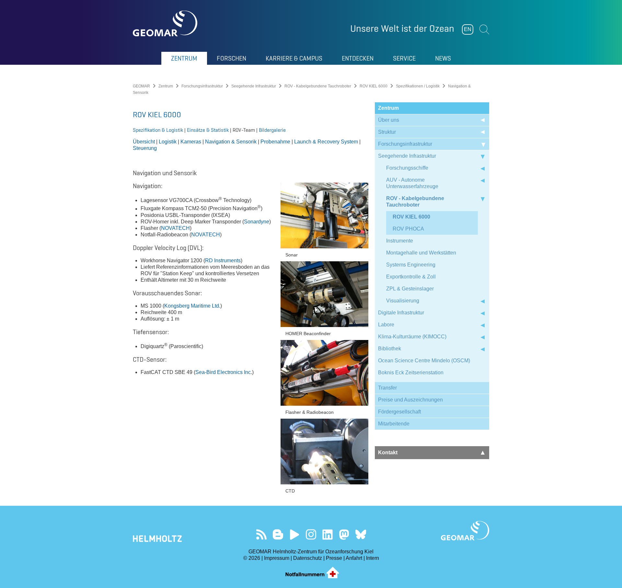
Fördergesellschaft (399, 411)
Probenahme (275, 141)
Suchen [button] (484, 29)
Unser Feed (261, 534)
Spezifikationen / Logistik (418, 86)
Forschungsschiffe (407, 168)
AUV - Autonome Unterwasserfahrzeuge (412, 183)
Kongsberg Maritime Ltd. (192, 306)
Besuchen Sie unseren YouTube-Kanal (294, 534)
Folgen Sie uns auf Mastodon (344, 534)
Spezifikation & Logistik (158, 130)
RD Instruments (223, 260)
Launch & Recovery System (326, 141)
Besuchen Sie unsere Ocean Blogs (278, 534)
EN (467, 29)
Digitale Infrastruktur (401, 312)
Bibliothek (389, 348)
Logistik (168, 141)
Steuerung (145, 148)
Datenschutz (307, 558)
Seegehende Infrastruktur (253, 86)
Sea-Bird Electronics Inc (223, 372)
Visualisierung (402, 300)
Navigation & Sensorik (231, 141)
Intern (372, 558)
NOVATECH (175, 228)
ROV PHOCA (408, 229)
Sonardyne (256, 221)
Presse (334, 558)
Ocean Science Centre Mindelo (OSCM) (424, 360)
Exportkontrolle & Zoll (411, 276)
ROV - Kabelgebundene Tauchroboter (317, 86)
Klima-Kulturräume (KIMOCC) (412, 336)
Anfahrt (354, 558)
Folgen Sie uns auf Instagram (311, 534)
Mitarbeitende (393, 423)
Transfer (387, 387)
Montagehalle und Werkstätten (421, 252)
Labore (386, 324)
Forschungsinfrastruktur (202, 86)
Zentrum (165, 86)
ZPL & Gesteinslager (410, 288)
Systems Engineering (410, 264)
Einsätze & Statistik (208, 130)
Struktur (387, 132)
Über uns (388, 120)
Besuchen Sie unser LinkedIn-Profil (327, 534)
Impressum (276, 558)
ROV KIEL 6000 (373, 86)
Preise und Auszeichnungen (410, 399)
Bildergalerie (272, 130)
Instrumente (399, 240)
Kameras (190, 141)
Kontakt (387, 452)
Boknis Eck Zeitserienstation (410, 372)
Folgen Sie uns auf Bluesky (360, 534)
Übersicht (144, 141)
